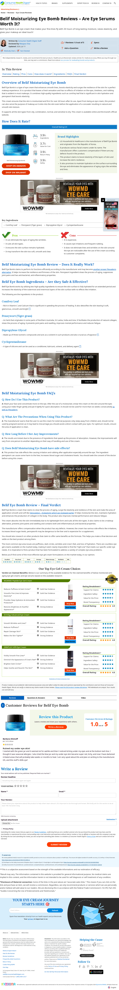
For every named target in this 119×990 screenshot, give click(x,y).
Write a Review (101, 48)
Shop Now (70, 604)
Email (62, 791)
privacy (31, 919)
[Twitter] (92, 966)
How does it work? (43, 74)
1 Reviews (74, 42)
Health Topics (41, 3)
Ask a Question (71, 48)
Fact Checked (25, 51)
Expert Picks (82, 3)
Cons (30, 74)
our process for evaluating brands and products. (78, 60)
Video (83, 698)
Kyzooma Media (101, 984)
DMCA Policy (24, 932)
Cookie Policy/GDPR (9, 964)
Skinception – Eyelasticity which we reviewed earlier (52, 513)
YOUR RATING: (7, 786)
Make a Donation (87, 956)
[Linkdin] (96, 966)
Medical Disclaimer (63, 959)
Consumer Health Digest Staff (29, 41)
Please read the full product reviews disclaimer (71, 687)
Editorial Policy (15, 932)
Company (106, 3)
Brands (55, 3)
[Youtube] (84, 966)
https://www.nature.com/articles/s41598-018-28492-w (16, 860)
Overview (6, 74)
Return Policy (7, 962)
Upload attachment (9, 820)
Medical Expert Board (9, 951)
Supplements (67, 3)
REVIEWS (95, 3)
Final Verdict (80, 74)
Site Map (5, 967)
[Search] (115, 3)
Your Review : (7, 800)
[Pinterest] (88, 966)
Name (4, 791)
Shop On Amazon (16, 165)
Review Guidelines (40, 832)
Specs (96, 42)
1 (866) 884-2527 (20, 977)
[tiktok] (100, 966)
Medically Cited (9, 51)
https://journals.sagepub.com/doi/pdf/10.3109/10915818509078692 (81, 862)
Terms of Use (91, 836)
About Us (5, 932)
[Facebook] (80, 966)
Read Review (70, 607)
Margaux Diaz (24, 44)
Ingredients (59, 74)
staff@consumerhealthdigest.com (13, 974)
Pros (23, 74)
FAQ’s (69, 74)
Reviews (12, 698)
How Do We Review (9, 953)
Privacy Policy (63, 966)
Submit (55, 910)
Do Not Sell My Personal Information (56, 972)
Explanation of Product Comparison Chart (59, 679)
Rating (16, 74)
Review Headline (8, 777)
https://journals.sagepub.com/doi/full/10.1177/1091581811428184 (84, 865)
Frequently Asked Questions (11, 959)
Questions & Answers (36, 698)
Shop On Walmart (16, 172)
